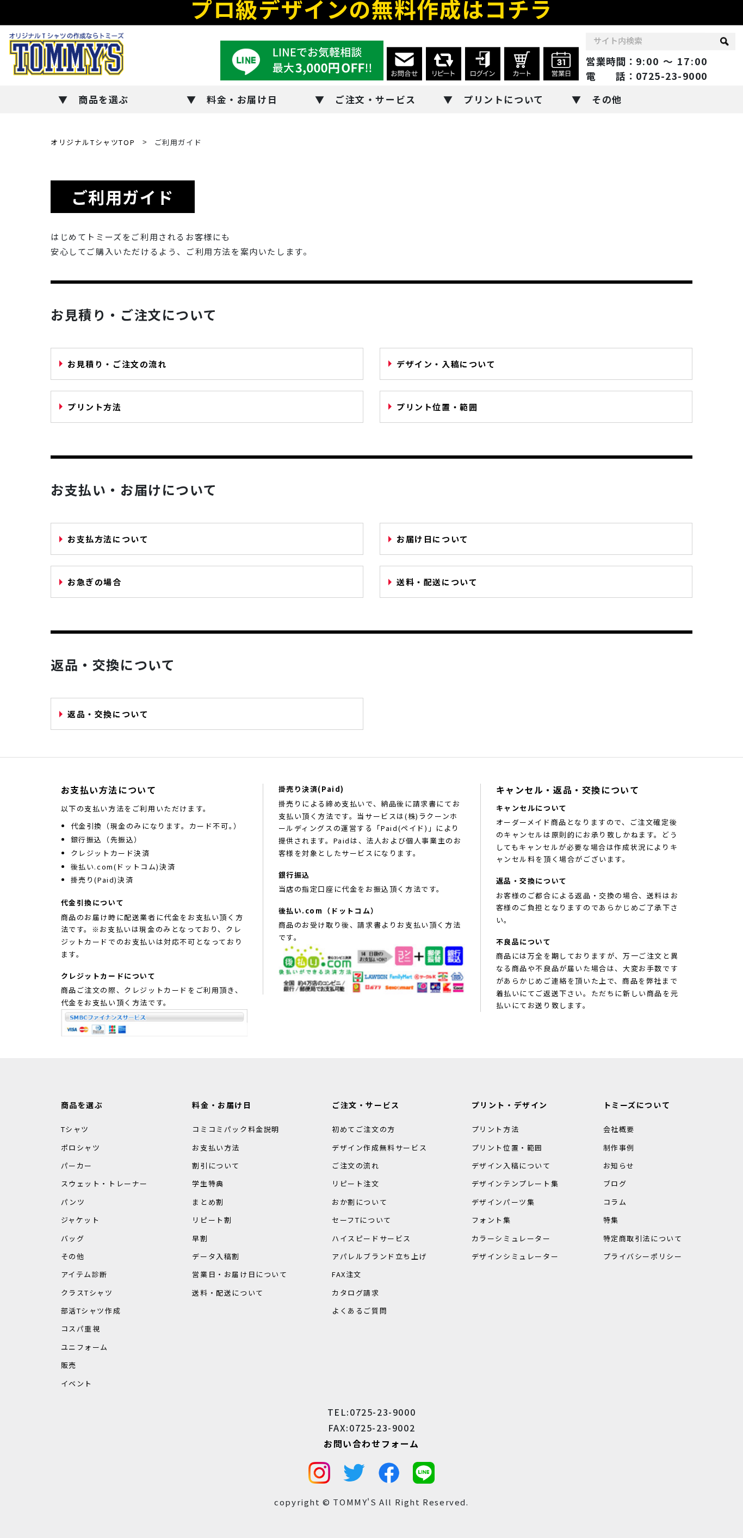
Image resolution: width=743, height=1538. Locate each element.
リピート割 (212, 1220)
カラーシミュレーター (511, 1238)
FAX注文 (347, 1274)
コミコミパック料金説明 (236, 1129)
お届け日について (433, 539)
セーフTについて (362, 1220)
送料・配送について (437, 581)
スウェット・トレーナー (104, 1183)
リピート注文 (356, 1183)
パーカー (76, 1165)
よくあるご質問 (359, 1310)
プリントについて (503, 99)
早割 (200, 1238)
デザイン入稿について (511, 1165)
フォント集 (491, 1220)
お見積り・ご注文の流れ (117, 364)
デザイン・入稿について (446, 364)
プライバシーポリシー (643, 1256)
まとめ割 (208, 1202)
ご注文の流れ (356, 1165)
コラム (615, 1202)
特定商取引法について (643, 1238)
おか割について (359, 1202)
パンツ (73, 1202)
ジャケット (80, 1220)
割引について (216, 1165)
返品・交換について (107, 714)
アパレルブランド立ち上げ (379, 1256)
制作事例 (619, 1147)
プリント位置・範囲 (437, 406)
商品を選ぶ (103, 99)
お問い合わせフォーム (371, 1442)
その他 (607, 99)
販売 (69, 1365)
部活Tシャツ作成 (91, 1310)
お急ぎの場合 (94, 581)
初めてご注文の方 (363, 1129)
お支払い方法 (216, 1147)
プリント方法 (94, 406)
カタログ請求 (356, 1292)
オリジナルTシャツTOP (93, 142)
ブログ (615, 1183)
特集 (611, 1220)
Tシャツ (75, 1129)
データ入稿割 (216, 1256)
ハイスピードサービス (371, 1238)
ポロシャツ (81, 1147)
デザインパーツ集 (503, 1202)
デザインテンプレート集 (515, 1183)
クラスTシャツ (87, 1292)
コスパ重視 (81, 1328)
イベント (76, 1383)
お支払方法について (107, 539)
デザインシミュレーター (515, 1256)
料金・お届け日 (242, 99)
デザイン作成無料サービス (379, 1147)
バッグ (73, 1238)
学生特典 (208, 1183)
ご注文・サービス (375, 99)
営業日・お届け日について (239, 1274)
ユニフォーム (85, 1347)
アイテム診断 (84, 1274)
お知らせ (619, 1165)
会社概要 (619, 1129)
